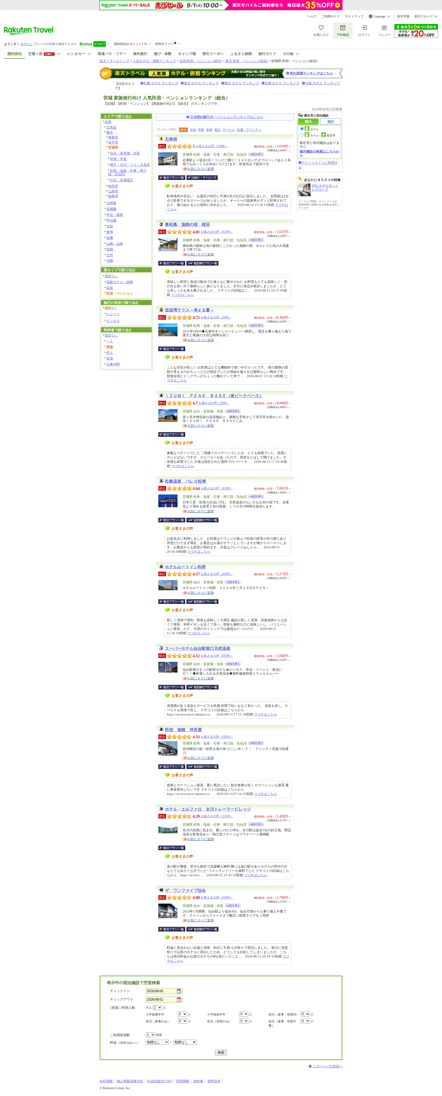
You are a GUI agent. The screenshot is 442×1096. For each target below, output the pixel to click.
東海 (109, 232)
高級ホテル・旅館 (119, 282)
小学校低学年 (216, 1014)
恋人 (109, 353)
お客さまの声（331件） (217, 816)
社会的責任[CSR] (159, 1081)
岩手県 (113, 142)
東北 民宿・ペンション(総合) (246, 61)
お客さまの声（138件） (212, 146)
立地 (193, 130)
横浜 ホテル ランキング (241, 83)
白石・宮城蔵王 (121, 180)
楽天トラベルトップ (114, 61)
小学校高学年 (155, 1014)
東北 (109, 132)
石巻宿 (171, 139)
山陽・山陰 (114, 244)
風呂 (217, 130)
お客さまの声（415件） (217, 232)
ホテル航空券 (322, 135)
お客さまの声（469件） (217, 574)
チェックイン (120, 991)
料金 (125, 1042)
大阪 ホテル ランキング (322, 83)
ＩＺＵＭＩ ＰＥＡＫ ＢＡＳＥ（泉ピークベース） (214, 396)
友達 (109, 358)
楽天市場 (403, 16)
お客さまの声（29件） (214, 403)
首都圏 (111, 209)
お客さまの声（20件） (216, 317)
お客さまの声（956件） (217, 655)
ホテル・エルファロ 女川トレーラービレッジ (208, 809)
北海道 (111, 127)
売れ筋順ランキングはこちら (311, 73)
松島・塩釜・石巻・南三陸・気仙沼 (127, 172)
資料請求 (213, 1081)
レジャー (113, 314)
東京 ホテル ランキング (201, 83)
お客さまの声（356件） (217, 897)
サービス (229, 130)
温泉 (109, 288)
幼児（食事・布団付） (284, 1014)
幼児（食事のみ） (158, 1021)
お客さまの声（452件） (217, 488)
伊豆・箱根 (114, 215)
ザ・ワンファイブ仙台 (185, 890)
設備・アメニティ (249, 130)
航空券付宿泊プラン (202, 263)
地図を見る (256, 154)
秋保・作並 (118, 159)
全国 (108, 122)
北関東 (111, 203)
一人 (109, 341)
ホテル (314, 129)
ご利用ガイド (331, 16)
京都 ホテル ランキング (282, 83)
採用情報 (182, 1081)
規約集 (198, 1081)
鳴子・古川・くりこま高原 (130, 165)
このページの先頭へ (327, 1066)
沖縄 (109, 261)
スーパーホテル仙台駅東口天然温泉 (197, 648)
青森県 (113, 137)
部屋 (201, 130)
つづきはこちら (182, 295)
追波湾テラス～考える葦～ (189, 310)
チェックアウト (121, 999)
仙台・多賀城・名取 (125, 153)
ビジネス (113, 321)
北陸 (109, 226)
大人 (149, 1007)
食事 (209, 130)
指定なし (111, 276)
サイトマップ (354, 16)
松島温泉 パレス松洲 (185, 481)
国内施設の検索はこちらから (319, 153)
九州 (109, 255)
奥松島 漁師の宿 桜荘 (187, 224)
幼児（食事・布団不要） (282, 1024)
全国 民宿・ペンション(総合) (200, 61)
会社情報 (106, 1081)
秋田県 (113, 186)
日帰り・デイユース (202, 177)
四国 (109, 249)
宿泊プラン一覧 (174, 177)
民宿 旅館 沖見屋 (183, 730)
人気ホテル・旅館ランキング (154, 61)
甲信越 (111, 220)
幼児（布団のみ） (219, 1021)
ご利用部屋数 (120, 1035)
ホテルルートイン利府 (185, 567)
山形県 (113, 191)
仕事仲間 (113, 364)
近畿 (109, 238)
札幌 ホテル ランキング (160, 83)
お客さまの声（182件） (217, 737)
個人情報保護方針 (130, 1081)
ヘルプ (311, 16)
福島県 (113, 196)
